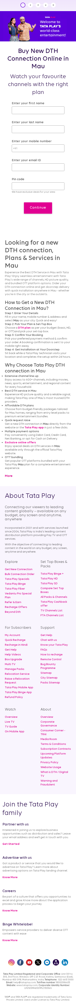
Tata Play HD (49, 578)
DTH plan (24, 327)
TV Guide (11, 726)
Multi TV (10, 664)
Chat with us (49, 640)
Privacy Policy (49, 762)
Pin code (18, 179)
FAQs (44, 649)
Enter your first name (28, 103)
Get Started (10, 844)
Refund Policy (14, 697)
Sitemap (46, 673)
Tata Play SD (49, 583)
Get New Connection (18, 569)
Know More (10, 877)
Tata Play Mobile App (19, 687)
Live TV (9, 721)
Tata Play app (34, 427)
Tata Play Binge (15, 583)
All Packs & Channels (54, 597)
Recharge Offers (16, 607)
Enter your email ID (26, 160)
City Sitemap (49, 677)
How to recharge (52, 654)
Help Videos (13, 654)
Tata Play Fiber (15, 588)
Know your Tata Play (54, 644)
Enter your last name (28, 122)
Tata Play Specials (17, 579)
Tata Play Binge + (52, 573)
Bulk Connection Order (19, 574)
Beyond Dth (13, 612)
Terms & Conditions (53, 744)
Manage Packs (14, 669)
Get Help (11, 649)
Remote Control (51, 659)
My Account (12, 635)
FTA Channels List (52, 615)
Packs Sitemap (50, 682)
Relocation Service (17, 674)
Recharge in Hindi (16, 644)
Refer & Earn (13, 602)
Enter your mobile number (32, 141)
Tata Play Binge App (18, 692)
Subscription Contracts (56, 748)
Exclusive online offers (20, 442)
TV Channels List (51, 610)
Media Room (49, 739)
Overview (11, 717)
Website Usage (51, 767)
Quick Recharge (15, 640)
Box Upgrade (13, 659)
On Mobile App (14, 731)
